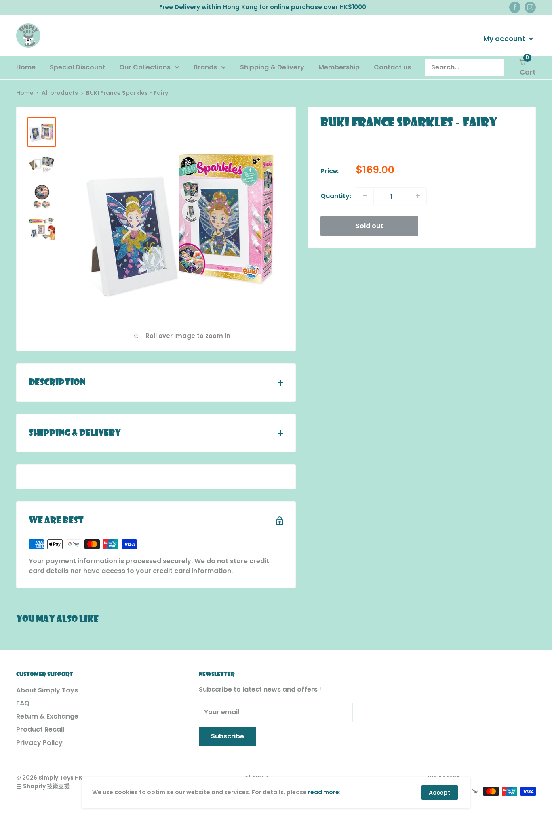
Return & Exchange (47, 716)
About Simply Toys (47, 690)
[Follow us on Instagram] (530, 7)
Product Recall (40, 729)
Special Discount (77, 67)
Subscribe (227, 736)
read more (323, 792)
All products (60, 93)
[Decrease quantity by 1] (364, 195)
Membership (339, 67)
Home (26, 67)
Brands (205, 67)
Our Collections (145, 67)
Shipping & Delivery (272, 67)
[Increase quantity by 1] (417, 195)
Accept (440, 793)
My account (505, 38)
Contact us (392, 67)
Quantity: (335, 195)
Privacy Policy (39, 742)
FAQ (22, 703)
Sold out (369, 225)
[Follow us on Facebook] (514, 7)
